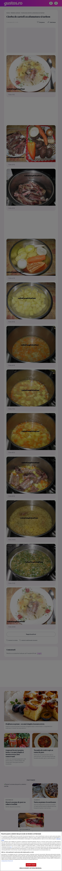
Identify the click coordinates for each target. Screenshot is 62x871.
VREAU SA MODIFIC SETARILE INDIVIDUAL (30, 868)
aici (11, 847)
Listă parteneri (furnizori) (7, 860)
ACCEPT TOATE (31, 864)
